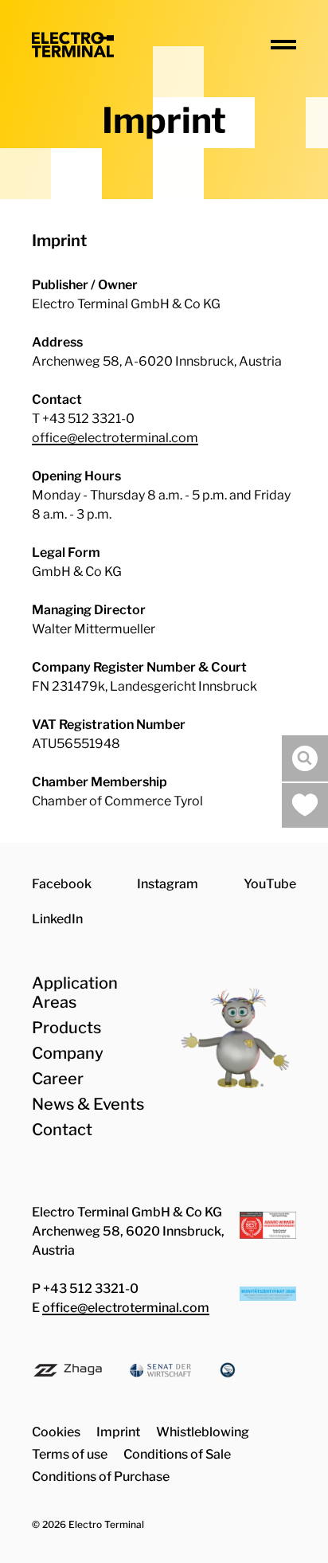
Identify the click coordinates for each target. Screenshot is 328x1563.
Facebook (62, 883)
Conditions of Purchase (101, 1476)
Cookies (56, 1432)
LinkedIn (57, 918)
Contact (62, 1129)
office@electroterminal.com (115, 437)
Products (66, 1027)
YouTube (270, 883)
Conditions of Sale (177, 1454)
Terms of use (69, 1454)
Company (67, 1053)
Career (58, 1078)
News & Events (88, 1104)
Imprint (118, 1432)
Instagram (167, 883)
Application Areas (75, 992)
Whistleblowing (202, 1432)
